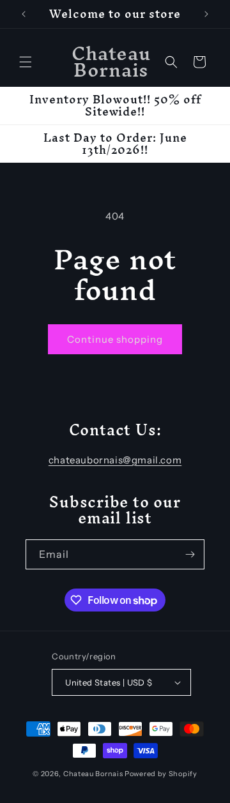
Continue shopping (115, 339)
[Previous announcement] (24, 14)
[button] (26, 62)
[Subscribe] (190, 554)
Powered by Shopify (161, 773)
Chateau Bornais (93, 773)
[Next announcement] (206, 14)
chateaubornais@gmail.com (115, 460)
